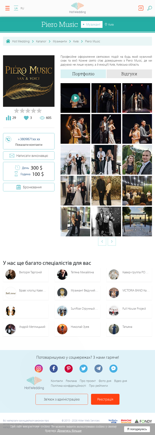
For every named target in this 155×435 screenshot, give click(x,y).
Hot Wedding (21, 41)
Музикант (93, 24)
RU (22, 8)
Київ (76, 41)
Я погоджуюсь (137, 429)
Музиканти (60, 41)
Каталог (41, 41)
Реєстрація (105, 399)
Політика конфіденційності (68, 386)
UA (16, 8)
